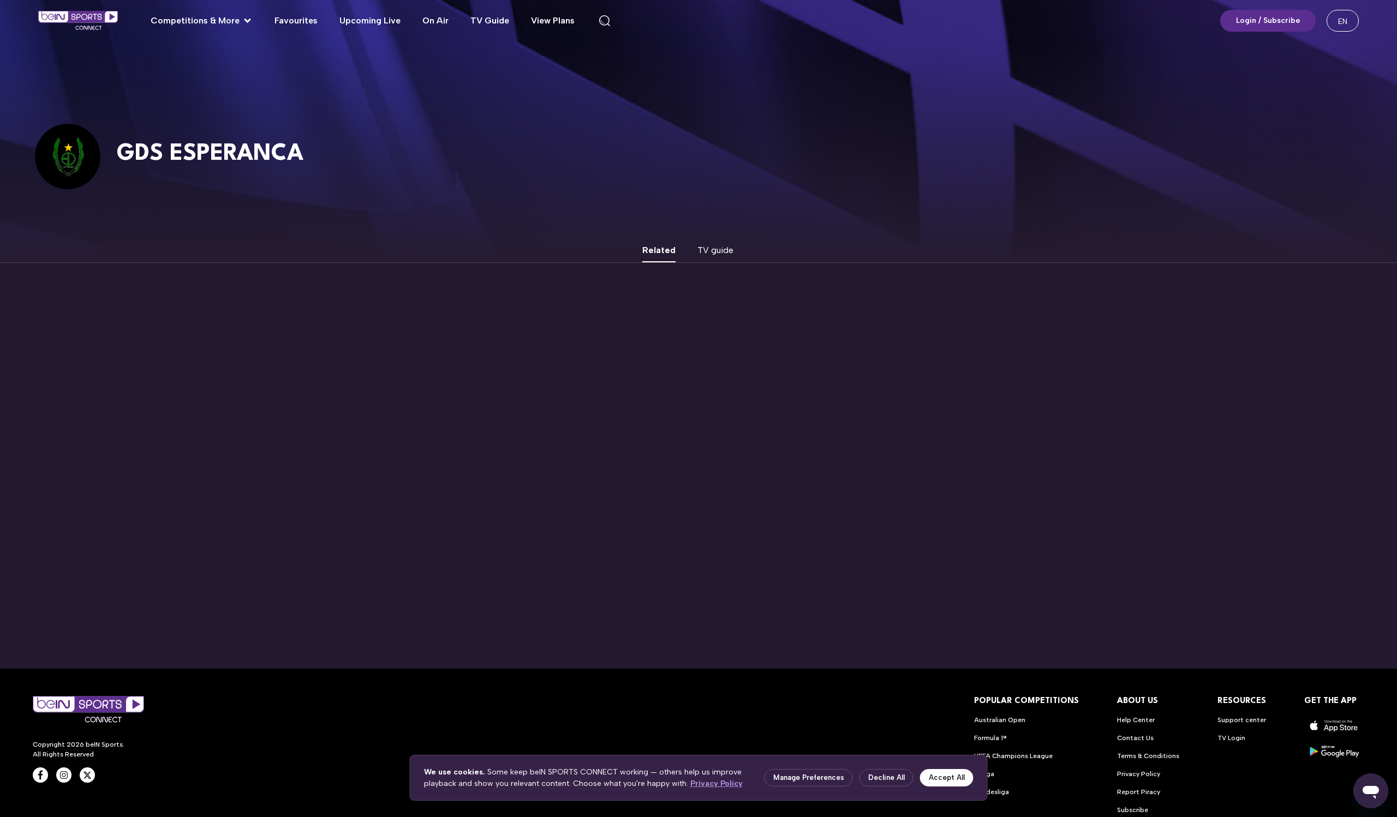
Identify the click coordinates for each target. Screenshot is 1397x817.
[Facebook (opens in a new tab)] (40, 775)
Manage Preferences (808, 777)
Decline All (886, 777)
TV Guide (489, 20)
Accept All (947, 777)
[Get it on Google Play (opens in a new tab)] (1334, 751)
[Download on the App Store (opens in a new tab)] (1334, 725)
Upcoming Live (370, 20)
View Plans (553, 20)
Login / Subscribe (1268, 20)
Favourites (296, 20)
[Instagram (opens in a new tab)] (63, 775)
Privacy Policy (716, 783)
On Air (435, 20)
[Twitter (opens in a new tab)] (87, 775)
